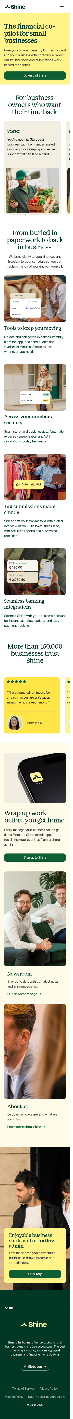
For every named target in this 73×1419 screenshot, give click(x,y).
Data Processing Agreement (46, 1396)
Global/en (35, 1367)
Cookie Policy (14, 1396)
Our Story (35, 1274)
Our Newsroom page (22, 994)
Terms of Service (23, 1388)
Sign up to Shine (35, 857)
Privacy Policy (49, 1388)
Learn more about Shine (24, 1127)
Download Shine (35, 75)
